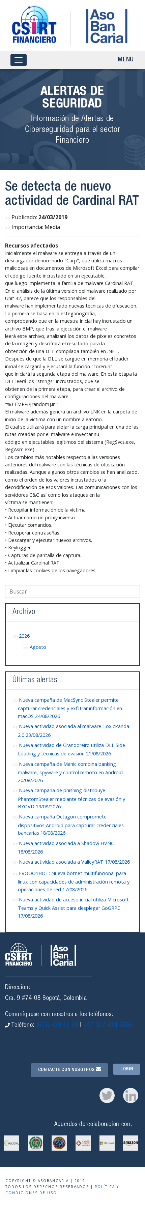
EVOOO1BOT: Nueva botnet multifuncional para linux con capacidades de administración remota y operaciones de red (73, 881)
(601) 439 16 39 (57, 1025)
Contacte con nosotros (67, 1070)
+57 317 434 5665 (107, 1025)
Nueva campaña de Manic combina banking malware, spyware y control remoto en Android (70, 772)
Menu (126, 60)
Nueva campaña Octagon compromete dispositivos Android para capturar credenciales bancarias (71, 824)
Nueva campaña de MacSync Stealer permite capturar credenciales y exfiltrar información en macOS (70, 708)
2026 (24, 636)
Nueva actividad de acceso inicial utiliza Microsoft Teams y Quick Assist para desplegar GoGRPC (73, 907)
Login (126, 1069)
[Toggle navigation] (18, 60)
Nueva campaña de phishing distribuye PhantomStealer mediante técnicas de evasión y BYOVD (71, 798)
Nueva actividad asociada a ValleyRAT (74, 862)
